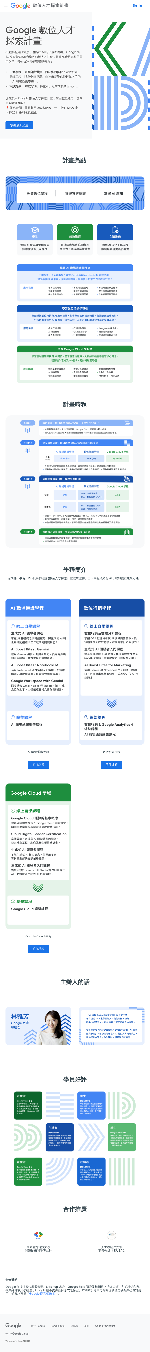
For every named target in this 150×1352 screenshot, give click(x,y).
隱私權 (74, 1325)
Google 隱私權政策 (42, 1294)
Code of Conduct (105, 1325)
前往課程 (38, 765)
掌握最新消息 (19, 125)
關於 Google (38, 1325)
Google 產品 (58, 1325)
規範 (86, 1325)
